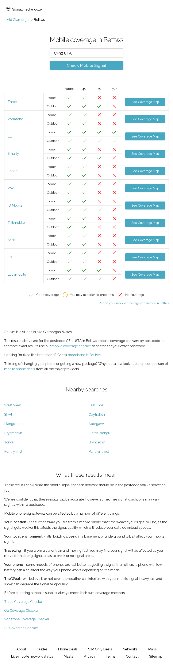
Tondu (9, 442)
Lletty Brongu (99, 433)
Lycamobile (17, 274)
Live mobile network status (32, 656)
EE (10, 136)
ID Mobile (15, 205)
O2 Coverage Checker (21, 611)
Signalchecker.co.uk (27, 9)
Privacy (89, 656)
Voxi (11, 188)
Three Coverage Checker (23, 602)
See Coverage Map (145, 102)
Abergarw (96, 424)
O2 (10, 257)
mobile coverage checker (71, 346)
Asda (12, 240)
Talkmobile (16, 223)
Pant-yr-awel (99, 452)
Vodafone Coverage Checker (26, 619)
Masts (68, 656)
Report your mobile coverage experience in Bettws (134, 303)
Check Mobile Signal (86, 65)
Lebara (13, 171)
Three (12, 102)
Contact (132, 656)
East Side (96, 405)
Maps (152, 649)
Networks (130, 649)
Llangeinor (12, 424)
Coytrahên (97, 414)
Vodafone (15, 119)
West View (12, 405)
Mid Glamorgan (18, 20)
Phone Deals (68, 649)
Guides (42, 649)
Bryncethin (97, 442)
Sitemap (155, 656)
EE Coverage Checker (21, 628)
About (21, 649)
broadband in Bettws (84, 355)
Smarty (13, 154)
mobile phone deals (19, 369)
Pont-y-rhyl (13, 452)
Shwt (8, 414)
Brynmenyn (13, 433)
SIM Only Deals (100, 649)
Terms (110, 656)
